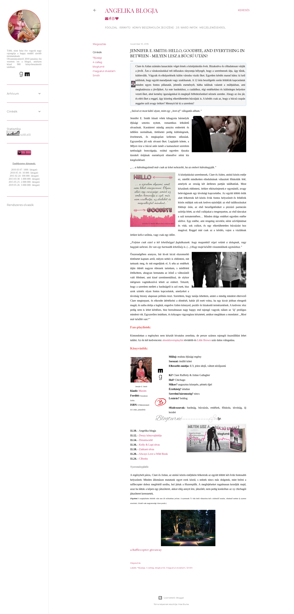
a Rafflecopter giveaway (145, 549)
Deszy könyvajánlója (150, 435)
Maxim (142, 390)
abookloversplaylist (172, 340)
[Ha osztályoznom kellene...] (160, 401)
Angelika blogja (131, 10)
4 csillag (97, 62)
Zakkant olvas (146, 449)
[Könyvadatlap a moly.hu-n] (160, 372)
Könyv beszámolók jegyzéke (153, 27)
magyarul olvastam (104, 71)
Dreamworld (146, 440)
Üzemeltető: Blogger (174, 597)
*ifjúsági (97, 57)
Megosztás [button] (99, 44)
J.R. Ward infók (187, 27)
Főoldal (111, 27)
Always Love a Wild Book (153, 453)
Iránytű (124, 27)
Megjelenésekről (212, 27)
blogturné (98, 66)
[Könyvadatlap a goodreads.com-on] (160, 379)
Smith (96, 75)
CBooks (143, 458)
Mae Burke (183, 604)
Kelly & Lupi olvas (149, 444)
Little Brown (204, 340)
